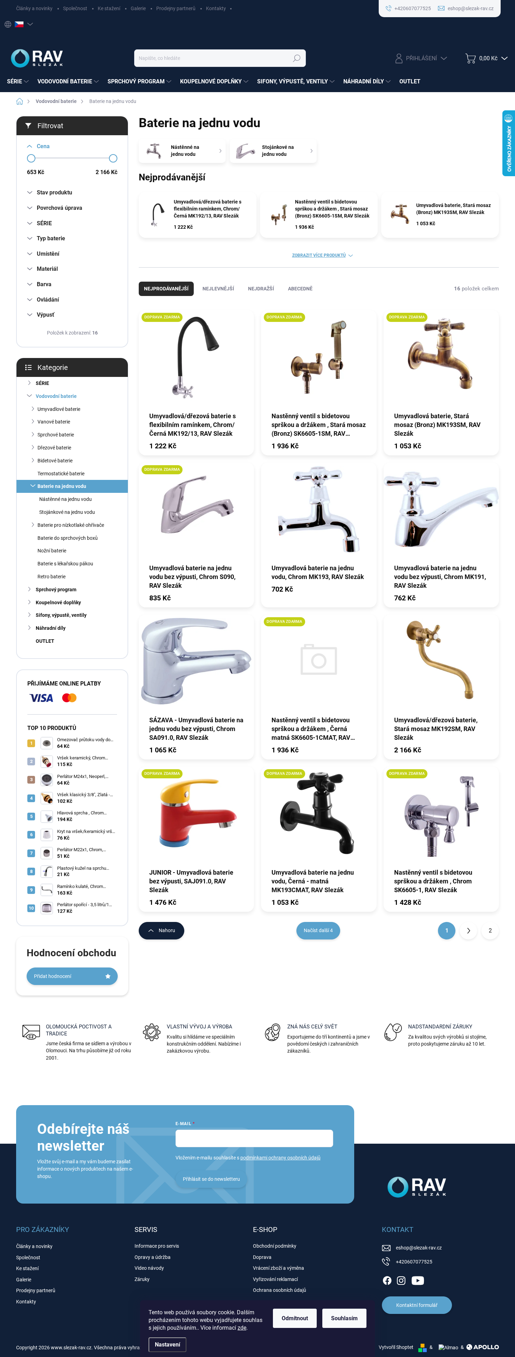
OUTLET (45, 641)
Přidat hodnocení (52, 976)
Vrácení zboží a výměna (278, 1268)
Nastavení (167, 1344)
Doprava (262, 1257)
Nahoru (167, 930)
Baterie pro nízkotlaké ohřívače (70, 525)
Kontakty (216, 8)
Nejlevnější (218, 288)
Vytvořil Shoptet (396, 1347)
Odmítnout (295, 1318)
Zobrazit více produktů (319, 255)
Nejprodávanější (166, 288)
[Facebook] (387, 1279)
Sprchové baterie (55, 435)
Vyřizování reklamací (275, 1279)
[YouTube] (418, 1279)
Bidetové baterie (55, 460)
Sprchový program (56, 589)
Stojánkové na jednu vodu (67, 512)
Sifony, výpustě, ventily (61, 615)
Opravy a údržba (153, 1257)
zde (242, 1327)
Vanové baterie (53, 422)
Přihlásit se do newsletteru (211, 1179)
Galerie (138, 8)
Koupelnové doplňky (58, 602)
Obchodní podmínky (274, 1246)
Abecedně (300, 288)
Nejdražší (261, 288)
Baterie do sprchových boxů (67, 538)
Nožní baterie (51, 550)
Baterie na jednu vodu (61, 486)
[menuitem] (18, 81)
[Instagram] (401, 1279)
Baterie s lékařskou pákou (65, 563)
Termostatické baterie (60, 473)
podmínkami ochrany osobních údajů (280, 1157)
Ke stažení (109, 8)
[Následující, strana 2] (468, 930)
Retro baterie (51, 576)
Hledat (297, 58)
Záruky (142, 1279)
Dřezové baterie (54, 447)
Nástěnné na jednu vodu (65, 499)
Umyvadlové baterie (58, 409)
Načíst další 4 (318, 930)
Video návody (149, 1268)
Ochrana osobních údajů (279, 1290)
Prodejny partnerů (175, 8)
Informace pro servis (157, 1246)
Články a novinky (34, 8)
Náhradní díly (51, 628)
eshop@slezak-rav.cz (419, 1248)
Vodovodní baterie (56, 396)
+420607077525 (414, 1262)
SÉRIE (42, 383)
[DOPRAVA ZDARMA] (196, 360)
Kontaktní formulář (417, 1305)
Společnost (75, 8)
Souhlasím (344, 1318)
